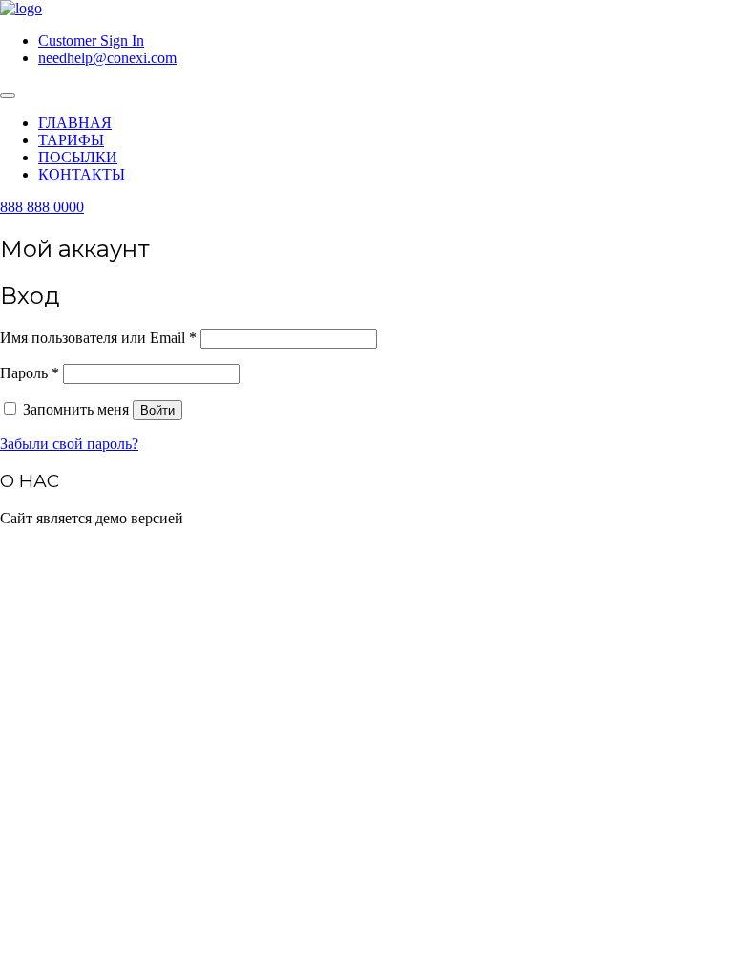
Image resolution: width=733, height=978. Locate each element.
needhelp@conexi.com (107, 58)
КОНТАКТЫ (81, 174)
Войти (157, 410)
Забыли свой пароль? (69, 444)
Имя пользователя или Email (98, 338)
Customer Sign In (91, 40)
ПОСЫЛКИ (77, 157)
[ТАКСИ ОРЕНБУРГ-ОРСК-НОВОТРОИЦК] (21, 8)
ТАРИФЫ (71, 140)
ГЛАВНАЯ (75, 123)
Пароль (29, 373)
